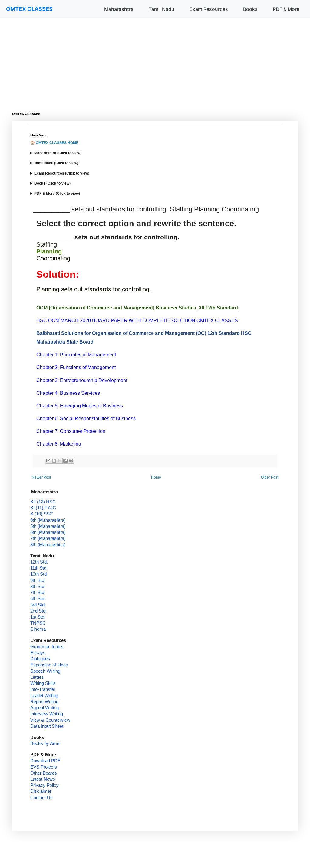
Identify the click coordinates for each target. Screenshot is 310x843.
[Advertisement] (155, 60)
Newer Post (41, 477)
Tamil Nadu (161, 9)
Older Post (269, 477)
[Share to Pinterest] (71, 461)
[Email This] (48, 461)
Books (250, 9)
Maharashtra (119, 9)
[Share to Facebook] (65, 461)
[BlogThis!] (54, 461)
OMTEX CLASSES (29, 9)
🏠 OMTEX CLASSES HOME (54, 143)
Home (156, 477)
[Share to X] (60, 461)
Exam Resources (209, 9)
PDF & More (286, 9)
